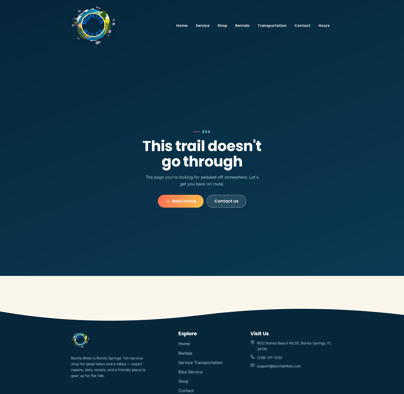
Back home (184, 201)
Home (182, 25)
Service (202, 25)
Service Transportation (200, 362)
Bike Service (190, 371)
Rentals (242, 25)
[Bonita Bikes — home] (93, 25)
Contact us (226, 201)
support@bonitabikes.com (279, 366)
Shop (222, 25)
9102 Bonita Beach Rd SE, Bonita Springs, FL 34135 (294, 346)
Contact (302, 25)
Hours (324, 25)
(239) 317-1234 (269, 357)
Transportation (272, 25)
